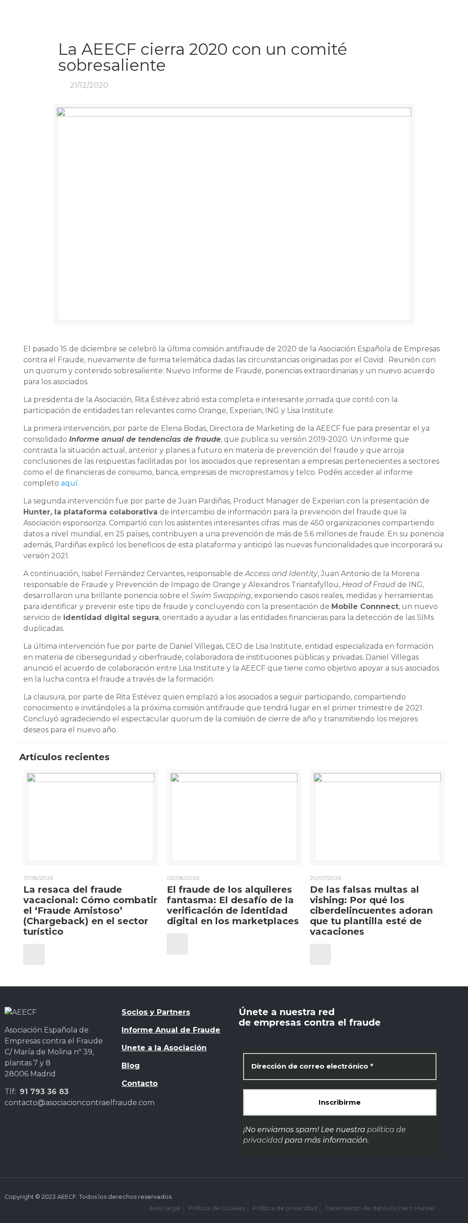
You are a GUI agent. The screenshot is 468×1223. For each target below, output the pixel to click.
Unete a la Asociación (164, 1047)
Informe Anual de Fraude (171, 1030)
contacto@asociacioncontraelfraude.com (79, 1102)
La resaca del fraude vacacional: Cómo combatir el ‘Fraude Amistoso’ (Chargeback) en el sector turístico (90, 910)
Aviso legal (165, 1208)
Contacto (140, 1083)
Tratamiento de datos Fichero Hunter (380, 1208)
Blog (131, 1065)
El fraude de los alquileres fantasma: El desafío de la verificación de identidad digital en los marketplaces (233, 905)
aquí (69, 483)
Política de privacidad (285, 1208)
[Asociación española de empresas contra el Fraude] (50, 20)
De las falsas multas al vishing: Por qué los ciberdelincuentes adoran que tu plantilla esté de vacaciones (371, 910)
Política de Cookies (216, 1208)
